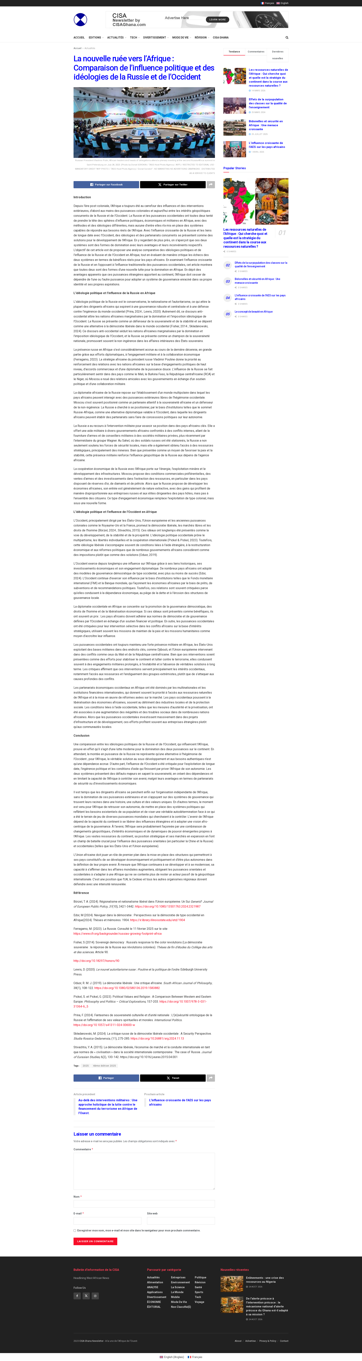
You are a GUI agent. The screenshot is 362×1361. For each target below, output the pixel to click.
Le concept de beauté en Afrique (253, 311)
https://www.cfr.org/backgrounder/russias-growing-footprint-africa (118, 933)
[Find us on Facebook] (77, 1296)
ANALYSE (152, 1287)
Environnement (180, 1282)
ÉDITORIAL (154, 1306)
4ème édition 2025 (104, 1065)
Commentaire (83, 1149)
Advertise (250, 1340)
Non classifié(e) (181, 1306)
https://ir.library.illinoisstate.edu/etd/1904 (157, 920)
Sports (199, 1292)
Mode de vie (180, 37)
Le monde (177, 1292)
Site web (152, 1213)
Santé (198, 1287)
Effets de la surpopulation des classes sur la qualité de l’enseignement (268, 103)
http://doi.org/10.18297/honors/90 (96, 961)
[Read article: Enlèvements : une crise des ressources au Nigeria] (232, 1284)
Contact (284, 1340)
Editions (95, 37)
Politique (200, 1277)
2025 (86, 1065)
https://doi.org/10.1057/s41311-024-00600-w (104, 1025)
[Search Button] (287, 37)
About (238, 1340)
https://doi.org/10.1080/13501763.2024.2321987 (167, 906)
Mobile (175, 1297)
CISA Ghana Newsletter (91, 1341)
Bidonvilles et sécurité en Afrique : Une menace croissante (266, 125)
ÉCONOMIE (154, 1301)
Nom (78, 1196)
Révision (201, 37)
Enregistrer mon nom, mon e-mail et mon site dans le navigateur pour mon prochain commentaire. (138, 1230)
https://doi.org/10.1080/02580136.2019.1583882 (127, 988)
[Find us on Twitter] (86, 1296)
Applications (155, 1292)
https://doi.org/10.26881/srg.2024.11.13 (157, 1038)
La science (178, 1287)
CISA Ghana (221, 37)
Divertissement (154, 37)
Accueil (79, 37)
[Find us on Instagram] (95, 1296)
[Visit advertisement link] (197, 19)
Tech (133, 37)
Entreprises (178, 1277)
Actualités (115, 37)
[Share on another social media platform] (211, 184)
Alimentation (155, 1282)
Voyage (199, 1301)
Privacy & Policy (267, 1340)
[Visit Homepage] (80, 20)
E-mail (79, 1213)
